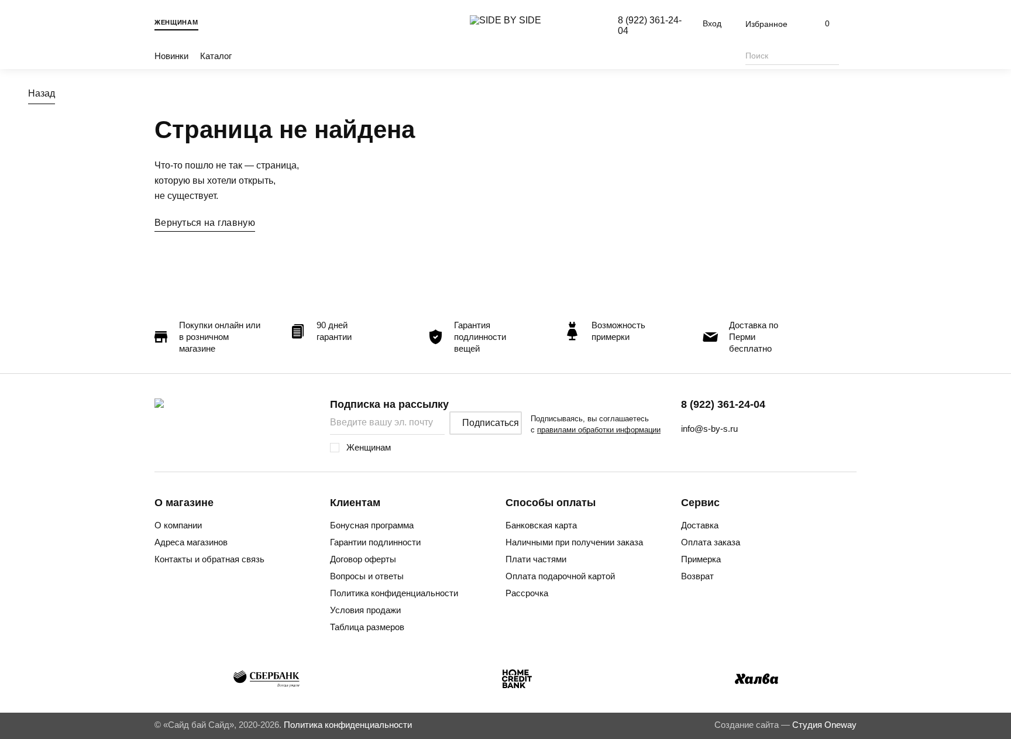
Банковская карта (541, 525)
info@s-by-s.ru (709, 429)
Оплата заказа (710, 542)
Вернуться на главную (204, 223)
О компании (178, 525)
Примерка (701, 559)
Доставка (699, 525)
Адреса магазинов (191, 542)
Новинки (171, 56)
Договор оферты (363, 559)
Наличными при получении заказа (574, 542)
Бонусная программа (372, 525)
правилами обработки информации (599, 429)
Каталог (216, 56)
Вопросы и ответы (367, 576)
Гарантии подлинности (375, 542)
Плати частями (536, 559)
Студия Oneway (824, 725)
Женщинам (176, 22)
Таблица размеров (367, 627)
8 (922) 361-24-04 (723, 404)
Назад (41, 93)
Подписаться (490, 423)
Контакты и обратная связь (209, 559)
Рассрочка (527, 593)
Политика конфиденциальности (394, 593)
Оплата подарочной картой (560, 576)
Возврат (697, 576)
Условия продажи (365, 610)
